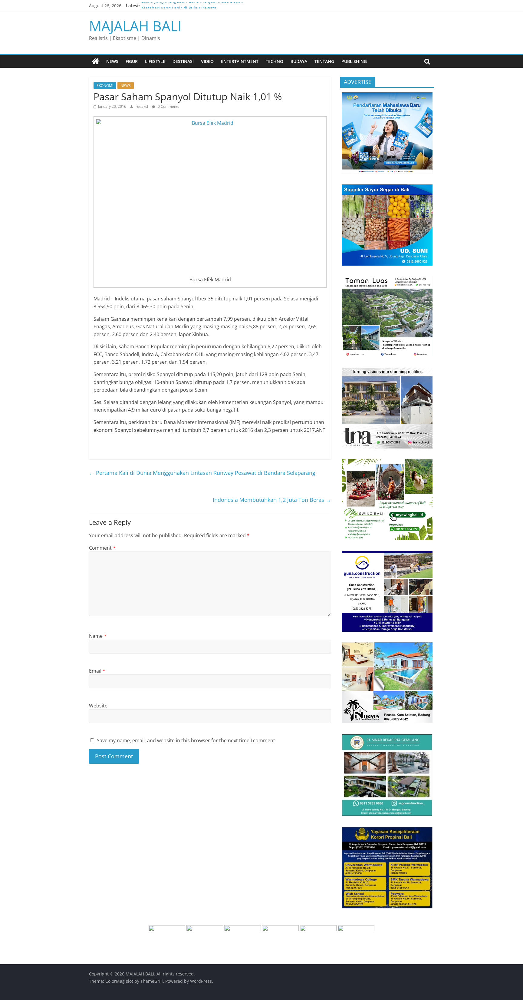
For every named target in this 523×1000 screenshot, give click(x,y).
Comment (102, 548)
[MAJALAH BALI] (96, 61)
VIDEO (207, 61)
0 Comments (168, 106)
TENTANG (324, 61)
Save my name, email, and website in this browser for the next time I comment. (186, 740)
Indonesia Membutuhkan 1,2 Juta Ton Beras (272, 499)
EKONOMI (105, 85)
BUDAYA (299, 61)
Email (97, 670)
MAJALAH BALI (135, 25)
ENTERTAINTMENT (239, 61)
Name (98, 636)
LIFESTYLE (155, 61)
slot (129, 981)
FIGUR (132, 61)
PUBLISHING (354, 61)
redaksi (142, 106)
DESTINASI (183, 61)
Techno (274, 61)
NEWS (112, 61)
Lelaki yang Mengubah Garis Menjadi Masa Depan (192, 5)
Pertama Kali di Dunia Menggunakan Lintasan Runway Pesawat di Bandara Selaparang (202, 472)
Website (98, 705)
